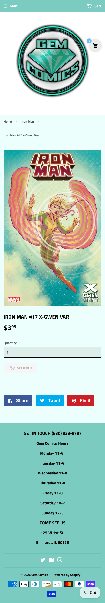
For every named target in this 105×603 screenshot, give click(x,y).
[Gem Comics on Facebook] (51, 560)
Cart (97, 6)
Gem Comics (39, 574)
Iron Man (27, 121)
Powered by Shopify (67, 574)
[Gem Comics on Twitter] (43, 560)
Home (8, 121)
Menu (15, 6)
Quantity (10, 342)
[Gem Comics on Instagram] (59, 560)
